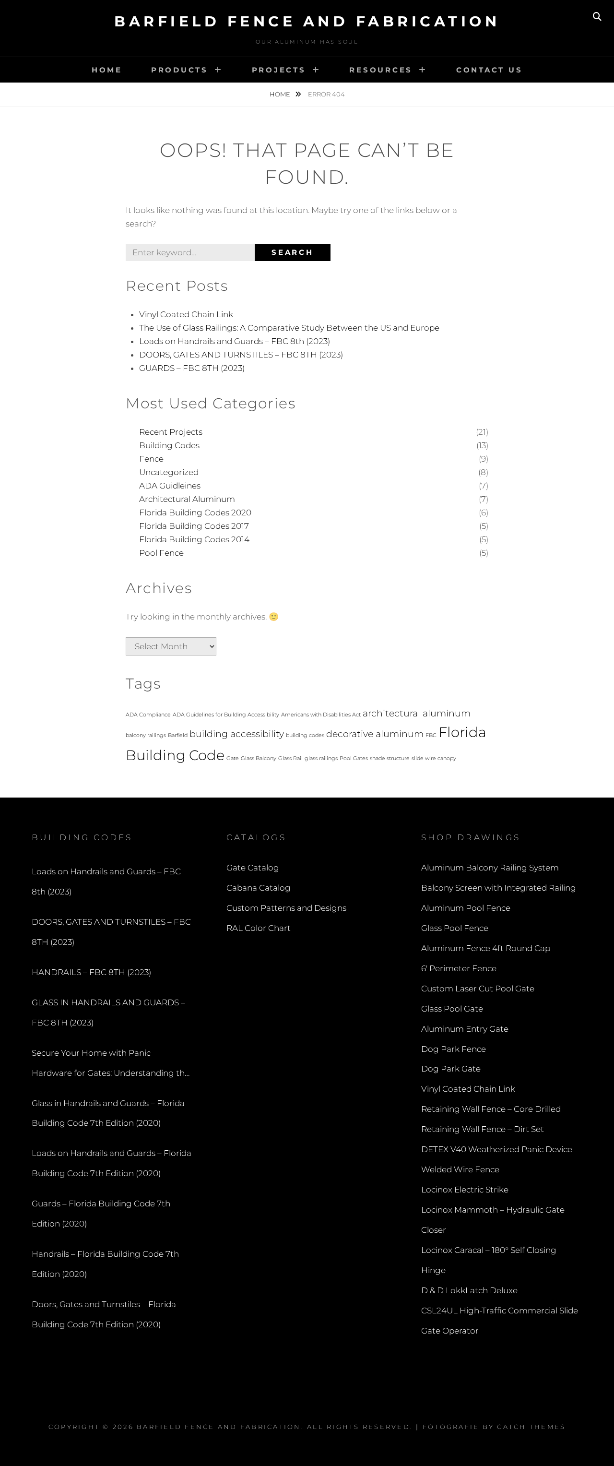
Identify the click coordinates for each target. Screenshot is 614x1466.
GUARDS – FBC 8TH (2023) (192, 368)
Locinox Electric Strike (464, 1189)
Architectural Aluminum (187, 499)
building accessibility (236, 733)
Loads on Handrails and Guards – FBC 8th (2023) (234, 341)
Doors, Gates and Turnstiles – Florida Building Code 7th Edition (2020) (104, 1314)
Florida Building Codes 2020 (195, 512)
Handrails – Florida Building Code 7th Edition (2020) (105, 1264)
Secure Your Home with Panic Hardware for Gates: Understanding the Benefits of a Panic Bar (110, 1066)
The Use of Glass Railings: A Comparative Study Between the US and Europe (289, 328)
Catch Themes (531, 1426)
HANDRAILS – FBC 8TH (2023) (91, 972)
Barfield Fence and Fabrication (307, 21)
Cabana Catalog (258, 888)
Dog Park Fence (453, 1049)
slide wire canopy (434, 758)
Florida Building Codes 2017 (194, 526)
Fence (151, 459)
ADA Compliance (148, 715)
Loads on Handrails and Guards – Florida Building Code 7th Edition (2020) (111, 1163)
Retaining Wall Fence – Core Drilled (491, 1109)
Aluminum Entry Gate (464, 1029)
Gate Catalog (252, 867)
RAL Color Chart (258, 928)
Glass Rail (290, 758)
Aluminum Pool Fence (465, 908)
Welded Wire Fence (460, 1169)
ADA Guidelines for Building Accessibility (226, 715)
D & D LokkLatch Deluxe (469, 1290)
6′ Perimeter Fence (458, 968)
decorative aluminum (375, 733)
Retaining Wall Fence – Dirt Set (482, 1129)
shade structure (390, 758)
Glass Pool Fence (454, 928)
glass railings (321, 758)
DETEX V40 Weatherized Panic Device (496, 1149)
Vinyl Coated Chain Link (186, 314)
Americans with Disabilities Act (321, 715)
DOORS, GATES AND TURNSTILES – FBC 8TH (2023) (241, 354)
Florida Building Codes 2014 (194, 539)
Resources (381, 69)
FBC (431, 735)
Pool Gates (354, 758)
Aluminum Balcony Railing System (490, 867)
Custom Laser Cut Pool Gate (477, 988)
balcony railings (146, 735)
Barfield (178, 735)
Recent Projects (170, 432)
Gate (232, 758)
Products (179, 69)
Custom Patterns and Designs (286, 908)
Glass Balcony (258, 758)
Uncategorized (169, 472)
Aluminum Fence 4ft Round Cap (485, 948)
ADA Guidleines (170, 485)
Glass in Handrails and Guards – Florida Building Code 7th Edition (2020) (108, 1113)
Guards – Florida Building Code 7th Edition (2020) (101, 1213)
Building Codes (169, 445)
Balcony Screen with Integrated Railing (498, 888)
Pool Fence (161, 553)
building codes (305, 735)
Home (107, 69)
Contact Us (489, 69)
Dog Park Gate (451, 1068)
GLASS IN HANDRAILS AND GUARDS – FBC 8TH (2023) (108, 1012)
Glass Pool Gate (452, 1008)
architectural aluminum (417, 713)
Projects (279, 69)
